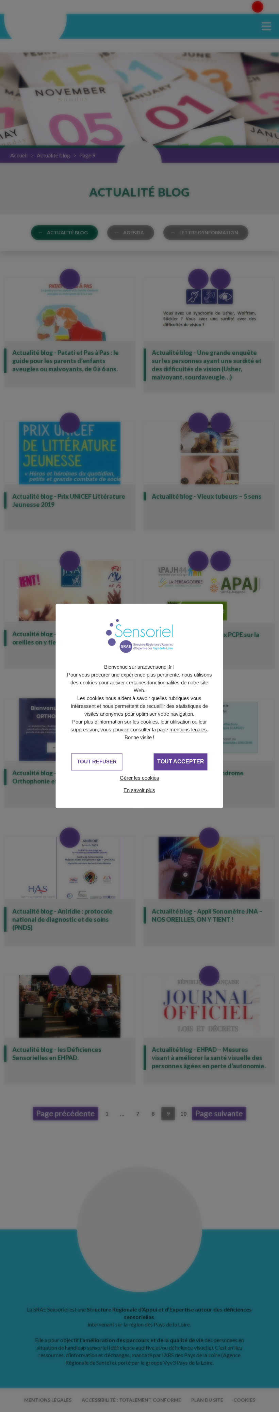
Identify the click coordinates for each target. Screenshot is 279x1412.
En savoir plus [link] (139, 790)
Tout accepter (180, 761)
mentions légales (188, 729)
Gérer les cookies (139, 778)
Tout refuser (97, 761)
